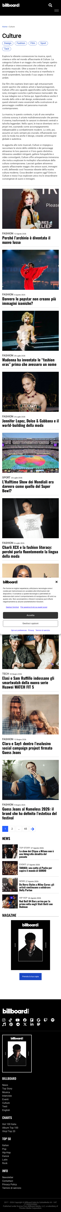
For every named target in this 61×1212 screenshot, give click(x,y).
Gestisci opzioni (30, 623)
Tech (6, 48)
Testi (4, 1106)
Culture (6, 1103)
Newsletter (7, 1177)
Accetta (30, 615)
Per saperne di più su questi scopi (33, 607)
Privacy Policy (9, 1184)
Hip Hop (23, 898)
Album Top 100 (10, 1127)
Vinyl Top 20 (8, 1131)
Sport (43, 43)
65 (25, 828)
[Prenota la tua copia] (30, 945)
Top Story (24, 848)
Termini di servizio (11, 1188)
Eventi (22, 864)
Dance (5, 1156)
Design (7, 43)
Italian (5, 1145)
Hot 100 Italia (9, 1124)
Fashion (21, 43)
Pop (4, 1149)
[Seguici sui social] (3, 1020)
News (22, 881)
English (6, 1110)
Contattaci (7, 1181)
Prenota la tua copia (30, 976)
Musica (6, 1092)
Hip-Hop (6, 1152)
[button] (56, 581)
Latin (5, 1159)
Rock (4, 1163)
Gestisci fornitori (12, 607)
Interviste (7, 1095)
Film (32, 43)
